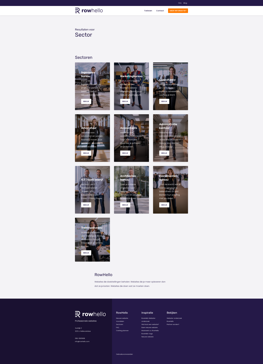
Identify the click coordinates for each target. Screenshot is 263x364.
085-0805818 (80, 338)
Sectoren (119, 324)
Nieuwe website (122, 318)
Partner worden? (173, 324)
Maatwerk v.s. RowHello (150, 330)
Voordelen (120, 321)
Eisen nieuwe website (149, 327)
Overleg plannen (122, 330)
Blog (185, 3)
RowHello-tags (147, 334)
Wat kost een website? (150, 324)
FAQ (179, 3)
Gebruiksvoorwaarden (124, 354)
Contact (160, 10)
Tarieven (148, 10)
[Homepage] (89, 11)
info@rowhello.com (82, 341)
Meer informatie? (178, 10)
